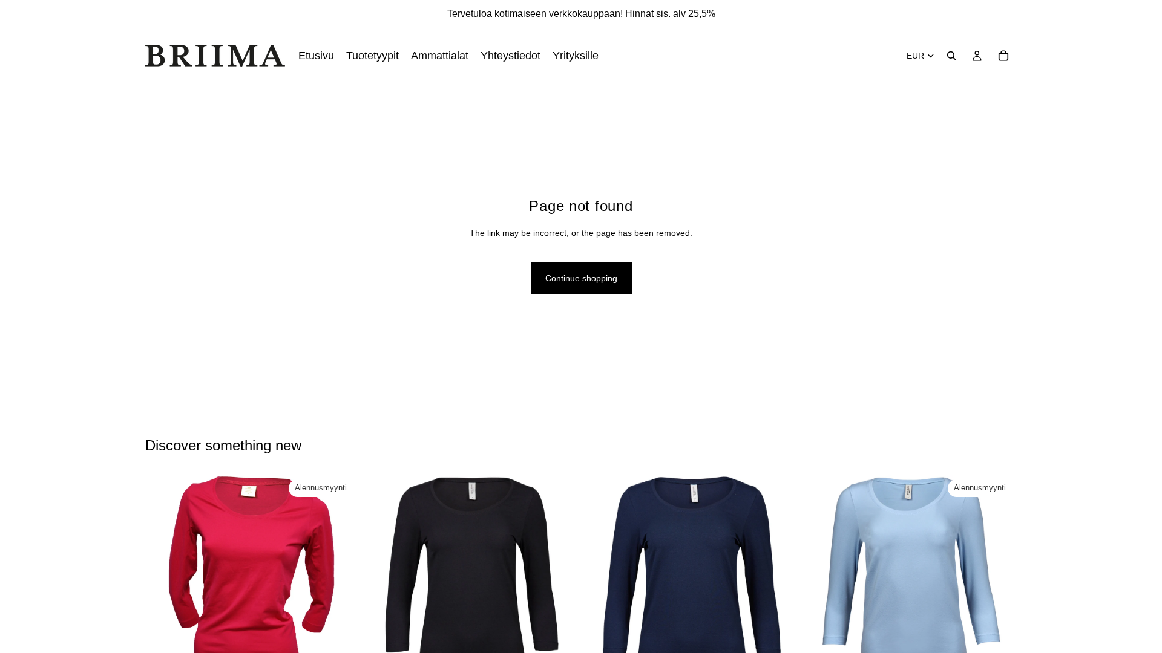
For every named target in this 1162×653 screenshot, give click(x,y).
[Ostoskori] (1003, 55)
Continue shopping (581, 278)
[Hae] (951, 55)
